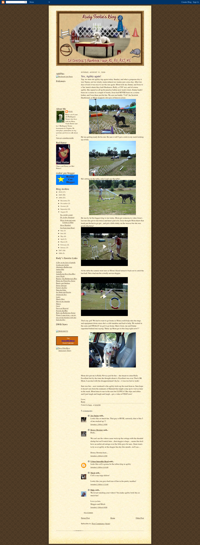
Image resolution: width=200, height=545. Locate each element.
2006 (61, 253)
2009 (61, 195)
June (62, 233)
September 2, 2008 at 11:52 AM (99, 484)
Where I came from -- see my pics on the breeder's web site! (66, 316)
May (62, 236)
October (63, 206)
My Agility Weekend (67, 217)
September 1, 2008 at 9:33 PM (98, 456)
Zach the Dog (60, 319)
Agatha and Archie (62, 265)
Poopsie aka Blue (62, 310)
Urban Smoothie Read (99, 461)
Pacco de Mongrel (62, 308)
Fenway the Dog (61, 287)
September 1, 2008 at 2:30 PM (98, 424)
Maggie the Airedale (63, 301)
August (63, 212)
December (64, 200)
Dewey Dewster (61, 285)
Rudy (70, 111)
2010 (61, 192)
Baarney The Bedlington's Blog (66, 278)
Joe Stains (94, 415)
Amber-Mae (60, 269)
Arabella (59, 272)
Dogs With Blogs (68, 341)
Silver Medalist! (65, 225)
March (62, 242)
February (63, 245)
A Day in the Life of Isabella (65, 262)
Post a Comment (88, 513)
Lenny (58, 297)
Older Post (140, 518)
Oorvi (58, 306)
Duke (92, 489)
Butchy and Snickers (63, 283)
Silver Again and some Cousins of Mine (68, 221)
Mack (92, 472)
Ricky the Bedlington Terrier (65, 313)
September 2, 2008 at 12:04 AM (99, 467)
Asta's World (60, 276)
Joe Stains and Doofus (63, 292)
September (64, 209)
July (62, 230)
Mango (58, 304)
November (64, 203)
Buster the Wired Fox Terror (65, 281)
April (62, 239)
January (63, 247)
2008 (61, 198)
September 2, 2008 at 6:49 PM (98, 507)
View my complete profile (65, 138)
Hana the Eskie (61, 290)
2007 (61, 250)
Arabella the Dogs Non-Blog (65, 274)
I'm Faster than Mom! (67, 228)
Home (112, 518)
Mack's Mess (60, 299)
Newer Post (85, 518)
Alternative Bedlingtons (64, 267)
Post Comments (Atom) (101, 523)
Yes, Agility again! (66, 215)
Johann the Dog (61, 294)
